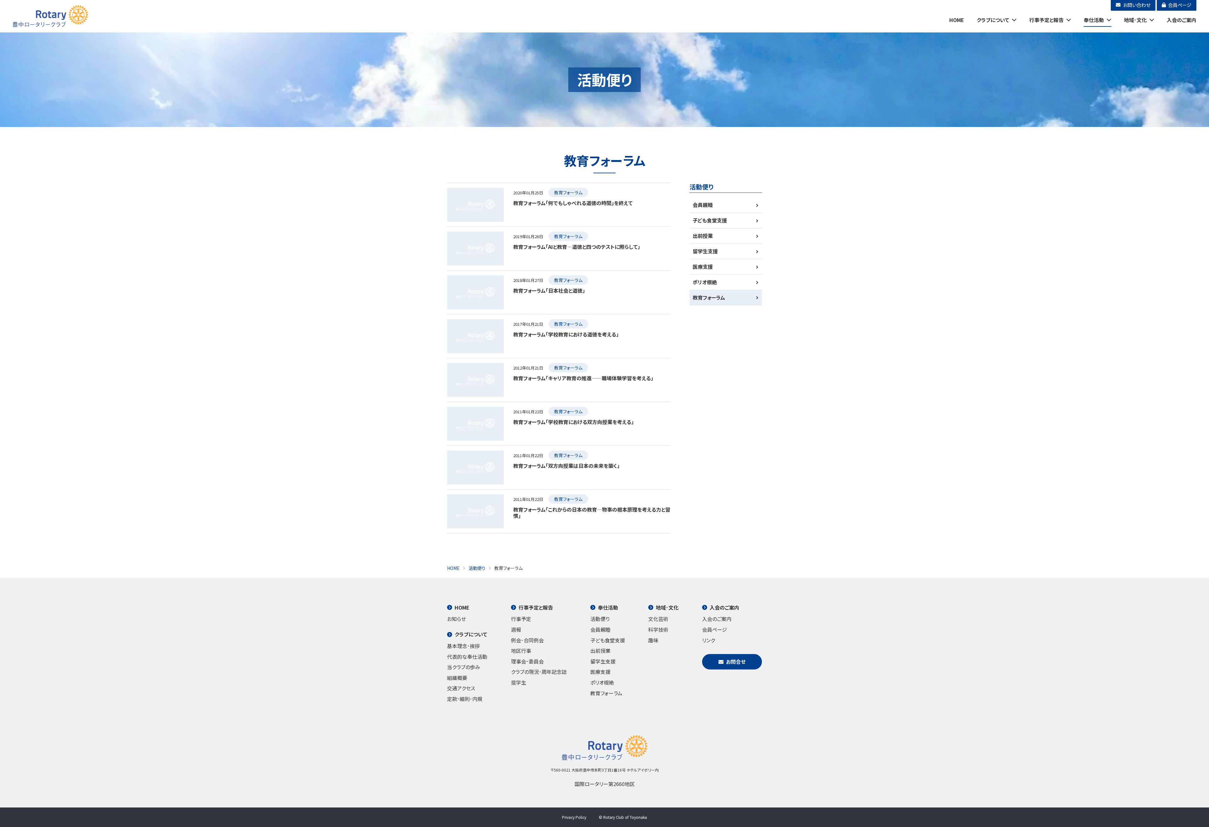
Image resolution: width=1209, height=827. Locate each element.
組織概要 (457, 677)
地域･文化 (1135, 20)
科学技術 (658, 629)
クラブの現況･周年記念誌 (539, 671)
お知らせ (456, 619)
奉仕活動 (1094, 20)
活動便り (600, 619)
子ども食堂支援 (710, 220)
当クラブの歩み (463, 667)
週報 (516, 629)
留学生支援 (705, 251)
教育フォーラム (709, 297)
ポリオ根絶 (705, 282)
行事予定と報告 (1046, 20)
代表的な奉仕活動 (467, 656)
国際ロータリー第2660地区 (605, 784)
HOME (956, 20)
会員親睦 (703, 205)
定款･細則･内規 (464, 699)
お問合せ (736, 661)
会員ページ (714, 629)
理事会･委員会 (527, 661)
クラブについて (993, 20)
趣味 (653, 640)
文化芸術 (658, 619)
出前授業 (703, 235)
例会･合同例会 (527, 640)
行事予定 (521, 619)
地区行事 (521, 650)
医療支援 (703, 266)
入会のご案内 (1181, 20)
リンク (708, 640)
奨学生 (518, 682)
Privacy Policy (574, 817)
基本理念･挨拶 (463, 646)
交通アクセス (461, 688)
